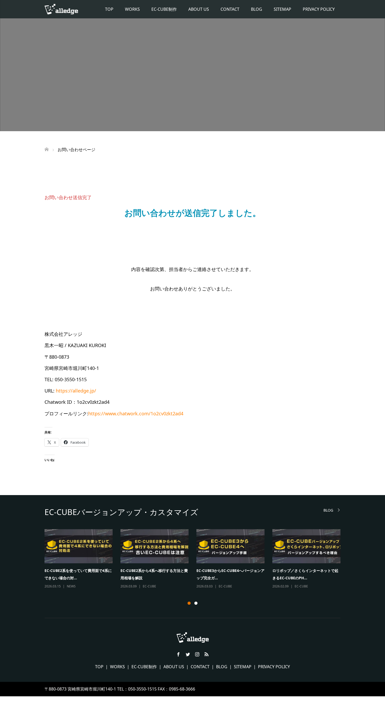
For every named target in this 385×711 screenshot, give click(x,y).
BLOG (256, 9)
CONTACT (230, 9)
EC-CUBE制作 (164, 9)
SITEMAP (282, 9)
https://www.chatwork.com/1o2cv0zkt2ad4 (135, 413)
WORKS (132, 9)
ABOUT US (198, 9)
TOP (109, 9)
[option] (196, 559)
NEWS (71, 586)
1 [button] (189, 603)
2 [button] (195, 603)
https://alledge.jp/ (76, 391)
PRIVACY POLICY (319, 9)
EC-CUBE (149, 586)
